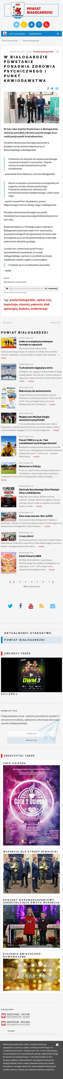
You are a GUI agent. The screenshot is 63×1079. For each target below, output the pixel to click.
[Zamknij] (57, 1045)
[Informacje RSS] (41, 606)
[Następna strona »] (53, 582)
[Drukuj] (57, 51)
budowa (24, 308)
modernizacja (38, 308)
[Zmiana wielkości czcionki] (39, 24)
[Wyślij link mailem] (57, 88)
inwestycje (11, 304)
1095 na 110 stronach (31, 586)
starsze (9, 322)
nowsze (54, 322)
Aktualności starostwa (27, 633)
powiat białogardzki (22, 300)
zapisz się (31, 740)
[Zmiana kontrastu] (31, 24)
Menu (58, 34)
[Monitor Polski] (15, 1023)
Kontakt (11, 1030)
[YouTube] (31, 606)
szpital (40, 300)
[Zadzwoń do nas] (24, 24)
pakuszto (37, 304)
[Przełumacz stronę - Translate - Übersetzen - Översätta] (46, 24)
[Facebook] (20, 606)
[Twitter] (10, 606)
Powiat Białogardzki (10, 40)
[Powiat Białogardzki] (4, 35)
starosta (24, 304)
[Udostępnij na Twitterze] (52, 88)
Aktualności (17, 34)
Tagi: (6, 300)
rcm (48, 300)
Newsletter (9, 711)
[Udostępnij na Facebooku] (48, 88)
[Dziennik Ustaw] (15, 1016)
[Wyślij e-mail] (16, 24)
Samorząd (35, 34)
